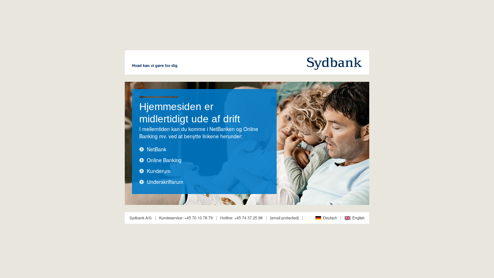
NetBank (156, 149)
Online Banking (164, 160)
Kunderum (159, 170)
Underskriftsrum (165, 181)
